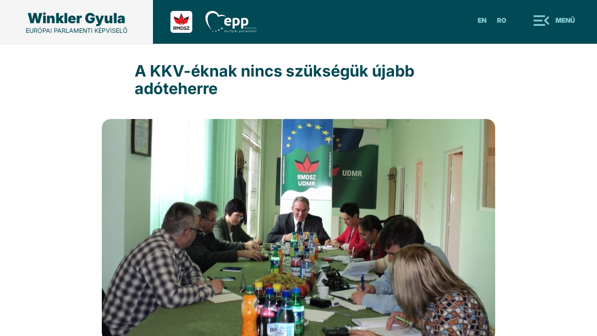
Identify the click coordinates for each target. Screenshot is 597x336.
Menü (565, 20)
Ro (502, 20)
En (482, 20)
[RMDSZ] (187, 22)
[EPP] (237, 22)
